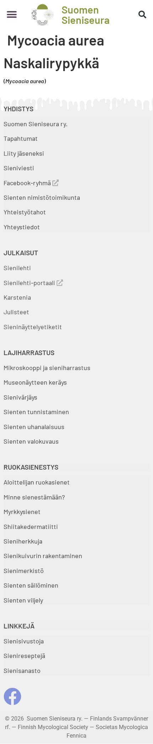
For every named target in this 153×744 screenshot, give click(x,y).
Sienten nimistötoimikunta (42, 197)
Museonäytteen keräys (35, 382)
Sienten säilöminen (31, 585)
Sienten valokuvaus (31, 441)
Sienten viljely (23, 600)
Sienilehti (17, 268)
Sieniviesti (20, 168)
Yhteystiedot (22, 227)
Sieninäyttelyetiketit (33, 327)
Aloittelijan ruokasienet (37, 482)
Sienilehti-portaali (30, 283)
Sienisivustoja (24, 641)
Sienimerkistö (24, 570)
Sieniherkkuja (23, 541)
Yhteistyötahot (25, 212)
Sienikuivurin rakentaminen (43, 556)
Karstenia (17, 297)
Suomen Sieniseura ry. (36, 124)
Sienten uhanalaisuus (34, 426)
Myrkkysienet (22, 511)
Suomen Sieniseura (86, 14)
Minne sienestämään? (34, 497)
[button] (12, 15)
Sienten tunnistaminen (36, 412)
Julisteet (16, 312)
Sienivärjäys (20, 397)
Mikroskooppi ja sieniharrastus (47, 367)
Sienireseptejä (24, 655)
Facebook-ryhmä (28, 183)
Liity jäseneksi (24, 153)
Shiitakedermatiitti (31, 526)
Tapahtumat (21, 138)
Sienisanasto (22, 670)
